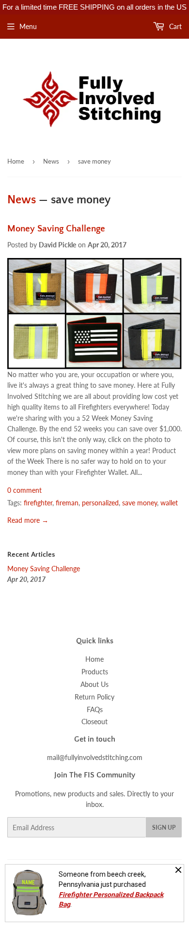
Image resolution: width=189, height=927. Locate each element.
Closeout (94, 721)
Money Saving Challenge (56, 229)
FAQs (95, 709)
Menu (28, 26)
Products (94, 672)
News (51, 161)
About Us (94, 684)
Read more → (27, 520)
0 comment (24, 490)
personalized (100, 503)
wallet (169, 503)
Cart (174, 26)
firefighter (38, 503)
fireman (67, 503)
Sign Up (163, 827)
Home (15, 161)
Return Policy (94, 697)
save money (139, 503)
